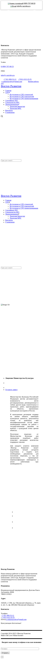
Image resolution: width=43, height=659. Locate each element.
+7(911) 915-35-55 (25, 79)
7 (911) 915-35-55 (8, 617)
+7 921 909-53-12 (10, 79)
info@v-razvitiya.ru (8, 75)
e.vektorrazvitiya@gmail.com (12, 81)
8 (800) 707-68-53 (7, 66)
